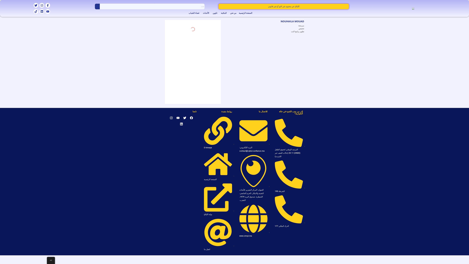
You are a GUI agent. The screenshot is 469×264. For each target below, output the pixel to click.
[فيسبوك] (47, 5)
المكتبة (224, 13)
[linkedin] (302, 37)
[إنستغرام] (41, 5)
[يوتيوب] (47, 11)
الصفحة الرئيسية (245, 13)
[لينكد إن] (41, 11)
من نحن (233, 13)
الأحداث (206, 13)
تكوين (215, 13)
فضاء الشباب (194, 13)
